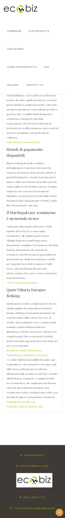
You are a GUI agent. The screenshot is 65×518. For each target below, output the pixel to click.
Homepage (14, 31)
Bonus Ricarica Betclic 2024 (20, 401)
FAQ (46, 67)
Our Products (39, 31)
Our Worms (15, 49)
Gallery (13, 85)
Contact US (34, 85)
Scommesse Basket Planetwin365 (24, 350)
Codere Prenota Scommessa (22, 282)
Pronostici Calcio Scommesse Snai (24, 406)
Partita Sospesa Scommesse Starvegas (27, 355)
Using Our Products (22, 67)
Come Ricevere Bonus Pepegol (22, 142)
